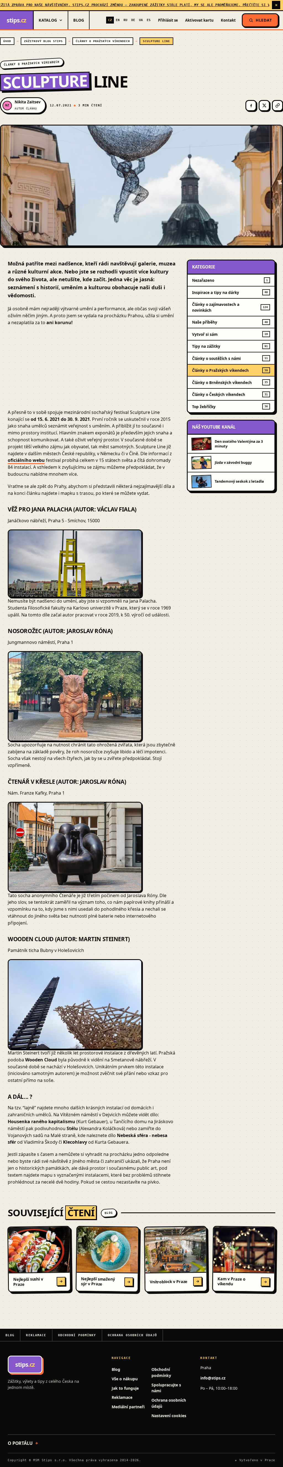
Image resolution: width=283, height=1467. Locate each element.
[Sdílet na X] (264, 105)
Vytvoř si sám (230, 334)
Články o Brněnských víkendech (230, 382)
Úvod (7, 41)
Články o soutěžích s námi (230, 358)
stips (16, 20)
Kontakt (228, 20)
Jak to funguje (125, 1388)
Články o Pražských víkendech (103, 41)
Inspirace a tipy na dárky (230, 292)
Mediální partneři (128, 1406)
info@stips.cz (213, 1378)
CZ (110, 20)
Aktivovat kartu (199, 20)
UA (141, 20)
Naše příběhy (230, 322)
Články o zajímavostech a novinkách (230, 307)
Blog (78, 20)
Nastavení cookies (168, 1415)
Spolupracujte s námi (166, 1388)
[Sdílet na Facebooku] (250, 105)
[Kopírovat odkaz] (277, 105)
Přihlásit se (168, 20)
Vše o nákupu (125, 1378)
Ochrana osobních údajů (132, 1335)
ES (149, 20)
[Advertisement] (91, 370)
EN (118, 20)
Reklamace (36, 1335)
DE (133, 20)
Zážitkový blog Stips (43, 41)
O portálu (20, 1443)
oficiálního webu (26, 460)
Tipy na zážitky (230, 346)
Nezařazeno (230, 280)
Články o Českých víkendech (230, 394)
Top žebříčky (230, 406)
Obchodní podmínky (77, 1335)
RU (125, 20)
